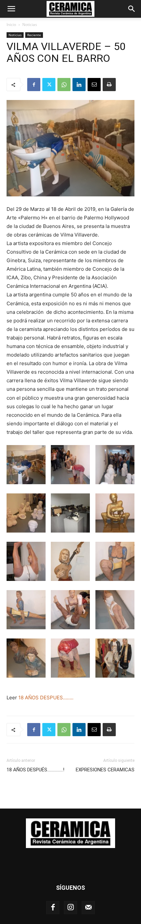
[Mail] (88, 907)
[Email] (94, 84)
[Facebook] (33, 84)
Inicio (11, 24)
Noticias (29, 24)
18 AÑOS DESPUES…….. (45, 697)
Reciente (34, 35)
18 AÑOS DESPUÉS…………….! (35, 770)
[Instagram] (70, 907)
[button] (11, 9)
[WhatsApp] (63, 84)
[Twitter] (48, 84)
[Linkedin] (79, 84)
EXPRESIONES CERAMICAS (105, 770)
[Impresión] (109, 84)
